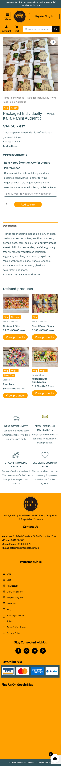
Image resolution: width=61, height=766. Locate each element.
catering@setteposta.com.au (24, 547)
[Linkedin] (35, 651)
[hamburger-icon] (7, 14)
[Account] (6, 26)
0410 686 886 (18, 540)
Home (6, 97)
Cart (17, 31)
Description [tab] (10, 225)
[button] (53, 42)
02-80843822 (24, 543)
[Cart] (16, 26)
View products (15, 337)
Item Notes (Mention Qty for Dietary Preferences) (30, 175)
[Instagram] (26, 651)
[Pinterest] (43, 651)
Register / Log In (44, 16)
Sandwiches (17, 97)
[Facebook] (18, 651)
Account (6, 31)
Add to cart (28, 204)
